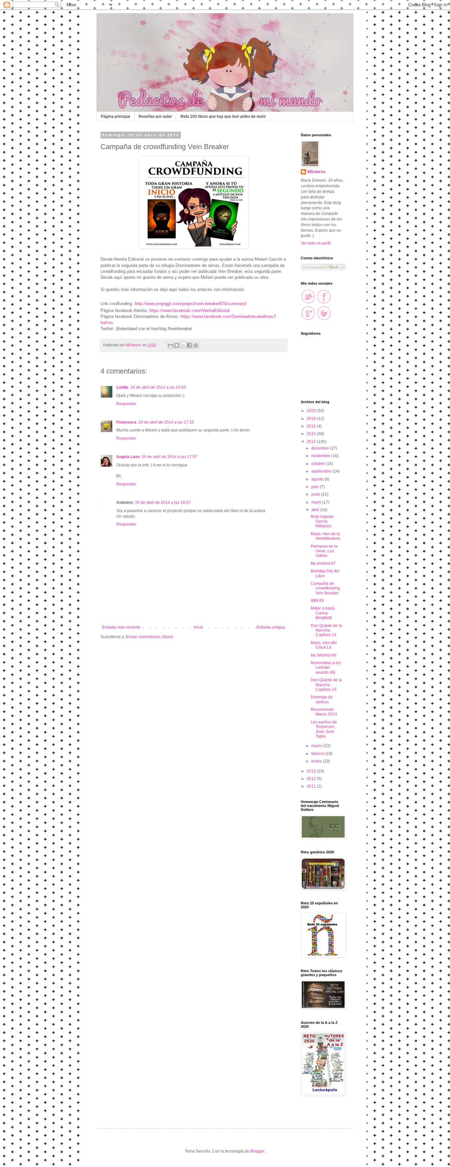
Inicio (198, 627)
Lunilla (122, 387)
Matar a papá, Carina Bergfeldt (323, 613)
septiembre (321, 471)
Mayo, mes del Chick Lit (324, 645)
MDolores (316, 171)
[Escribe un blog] (177, 345)
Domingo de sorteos (322, 699)
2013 (312, 771)
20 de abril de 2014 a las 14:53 (158, 387)
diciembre (320, 448)
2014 (312, 441)
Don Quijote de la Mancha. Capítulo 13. (326, 685)
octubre (318, 463)
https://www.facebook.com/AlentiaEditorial (189, 310)
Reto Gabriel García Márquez (322, 521)
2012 (312, 778)
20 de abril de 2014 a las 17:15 (166, 422)
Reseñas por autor (155, 116)
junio (316, 494)
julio (315, 486)
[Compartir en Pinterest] (195, 345)
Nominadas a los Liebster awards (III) (326, 668)
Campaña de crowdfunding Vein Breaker (325, 588)
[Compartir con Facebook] (189, 345)
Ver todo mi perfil (316, 243)
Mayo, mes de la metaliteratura (325, 536)
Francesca (126, 422)
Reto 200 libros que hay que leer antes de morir (223, 116)
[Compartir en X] (183, 345)
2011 (312, 786)
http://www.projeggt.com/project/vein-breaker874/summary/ (191, 303)
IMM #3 (317, 600)
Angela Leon (128, 456)
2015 (312, 433)
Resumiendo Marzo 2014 (324, 711)
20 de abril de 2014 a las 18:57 (163, 502)
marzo (317, 745)
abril (315, 509)
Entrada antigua (271, 627)
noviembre (321, 456)
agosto (317, 479)
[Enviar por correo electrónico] (170, 345)
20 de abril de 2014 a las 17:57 (169, 456)
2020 (312, 410)
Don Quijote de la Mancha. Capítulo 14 (326, 630)
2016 (312, 426)
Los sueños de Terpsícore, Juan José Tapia (324, 729)
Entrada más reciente (121, 627)
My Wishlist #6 (323, 655)
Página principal (115, 116)
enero (317, 761)
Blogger (257, 1151)
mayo (316, 502)
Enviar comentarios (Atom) (149, 637)
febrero (318, 753)
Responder (126, 404)
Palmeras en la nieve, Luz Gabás (324, 551)
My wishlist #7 (323, 563)
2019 (312, 418)
